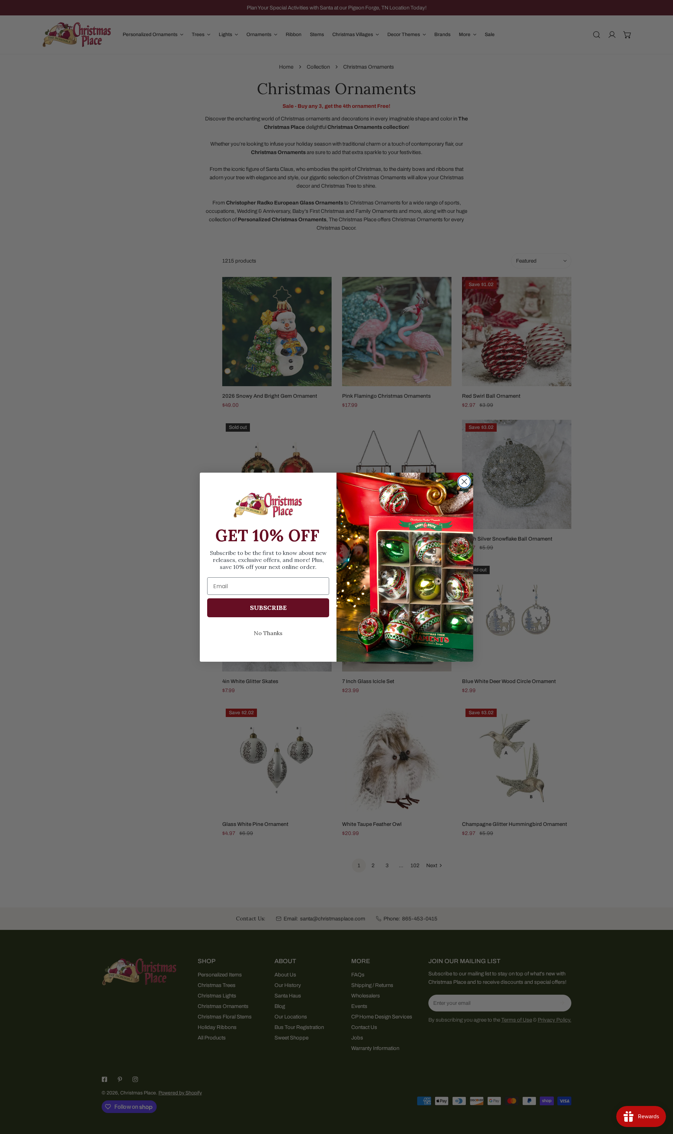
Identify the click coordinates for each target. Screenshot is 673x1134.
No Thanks (268, 632)
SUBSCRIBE (268, 608)
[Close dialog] (464, 481)
